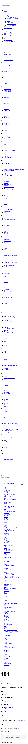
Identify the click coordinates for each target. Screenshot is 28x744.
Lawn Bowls (7, 231)
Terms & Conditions (11, 25)
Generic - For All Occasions (10, 209)
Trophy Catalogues (11, 17)
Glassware (6, 139)
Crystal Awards (7, 54)
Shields (5, 309)
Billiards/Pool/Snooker (9, 187)
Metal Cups (6, 103)
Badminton (6, 181)
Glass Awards (7, 65)
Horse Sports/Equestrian (9, 219)
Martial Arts (6, 239)
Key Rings (6, 225)
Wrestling (6, 453)
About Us (9, 14)
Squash (5, 266)
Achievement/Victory (9, 316)
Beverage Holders (8, 117)
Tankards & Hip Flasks (9, 157)
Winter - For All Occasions (10, 291)
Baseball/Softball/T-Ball (9, 184)
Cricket (5, 195)
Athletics (6, 174)
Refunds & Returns (11, 24)
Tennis (5, 275)
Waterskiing (6, 289)
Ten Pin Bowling (8, 437)
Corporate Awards (8, 33)
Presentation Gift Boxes (9, 150)
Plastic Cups (6, 109)
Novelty (5, 249)
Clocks (5, 53)
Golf (5, 212)
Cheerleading (7, 340)
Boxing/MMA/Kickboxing (10, 189)
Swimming (6, 267)
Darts (5, 352)
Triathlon (6, 441)
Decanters (6, 123)
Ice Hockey (6, 385)
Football (5, 359)
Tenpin (5, 276)
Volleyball (6, 282)
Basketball (6, 185)
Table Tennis (7, 273)
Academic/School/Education (10, 170)
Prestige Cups (7, 110)
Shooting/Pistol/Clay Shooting (11, 262)
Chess (5, 341)
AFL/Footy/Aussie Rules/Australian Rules (14, 169)
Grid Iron (6, 368)
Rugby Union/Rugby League (10, 255)
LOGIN (5, 26)
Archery (5, 173)
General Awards (7, 89)
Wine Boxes (6, 163)
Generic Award (7, 91)
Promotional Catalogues (12, 18)
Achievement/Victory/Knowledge (11, 317)
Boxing (5, 188)
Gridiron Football (8, 369)
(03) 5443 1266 (8, 28)
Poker (5, 417)
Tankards (6, 156)
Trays (5, 77)
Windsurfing (6, 290)
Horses (5, 379)
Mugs (5, 144)
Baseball (6, 183)
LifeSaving (6, 233)
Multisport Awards (8, 404)
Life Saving (6, 232)
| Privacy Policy (21, 720)
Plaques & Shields (8, 40)
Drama (5, 354)
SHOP (5, 11)
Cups (5, 34)
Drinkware (6, 124)
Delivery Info (10, 22)
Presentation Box (8, 71)
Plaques (5, 303)
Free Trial (6, 29)
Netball (5, 248)
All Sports (6, 171)
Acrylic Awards (7, 47)
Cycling (5, 198)
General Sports (7, 90)
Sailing (5, 261)
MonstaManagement (17, 728)
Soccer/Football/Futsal (9, 265)
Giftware (6, 37)
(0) (5, 10)
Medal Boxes (7, 402)
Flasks (5, 130)
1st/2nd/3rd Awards (8, 297)
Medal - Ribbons (7, 400)
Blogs (8, 16)
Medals (5, 38)
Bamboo (6, 116)
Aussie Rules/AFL (8, 176)
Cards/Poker (6, 338)
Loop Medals (7, 393)
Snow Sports (7, 263)
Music (5, 406)
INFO (5, 13)
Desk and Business (8, 60)
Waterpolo (6, 287)
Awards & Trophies (8, 32)
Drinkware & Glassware (9, 36)
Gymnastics (6, 370)
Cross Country (7, 344)
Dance (5, 83)
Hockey (5, 218)
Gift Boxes (6, 136)
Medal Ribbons (7, 241)
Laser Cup (6, 97)
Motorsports (6, 242)
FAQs (8, 20)
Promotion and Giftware (9, 41)
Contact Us (9, 21)
